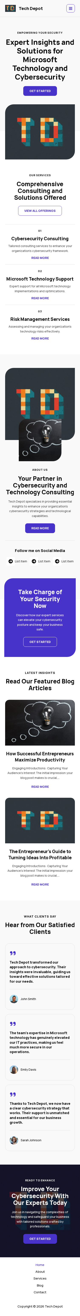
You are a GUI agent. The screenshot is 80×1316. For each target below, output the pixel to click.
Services (40, 1278)
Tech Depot (31, 8)
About (40, 1271)
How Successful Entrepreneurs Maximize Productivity (40, 757)
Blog (40, 1285)
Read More (40, 786)
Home (40, 1265)
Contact (40, 1292)
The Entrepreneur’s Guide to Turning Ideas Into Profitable (40, 854)
